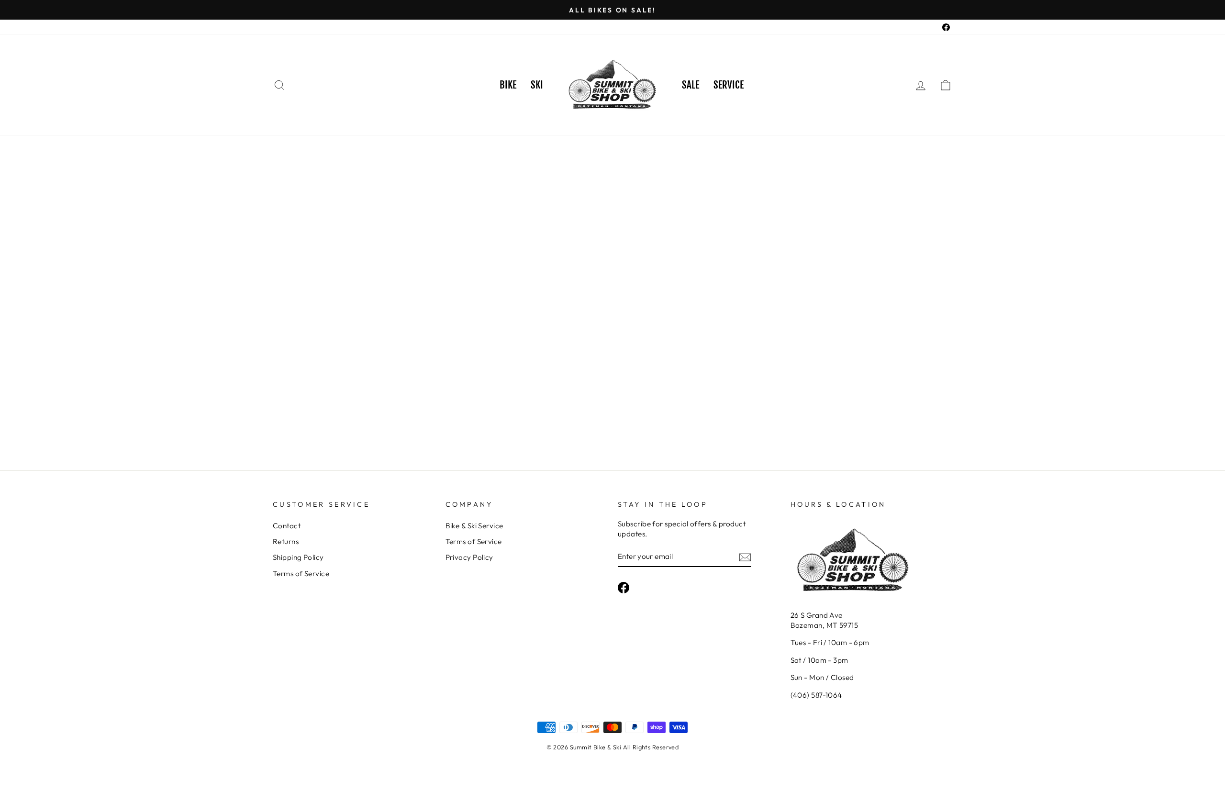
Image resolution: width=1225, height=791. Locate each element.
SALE (690, 84)
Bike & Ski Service (474, 525)
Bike (508, 84)
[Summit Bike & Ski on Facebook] (623, 587)
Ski (537, 84)
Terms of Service (301, 573)
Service (728, 84)
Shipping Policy (298, 557)
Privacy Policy (469, 557)
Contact (287, 525)
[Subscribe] (745, 556)
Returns (286, 541)
